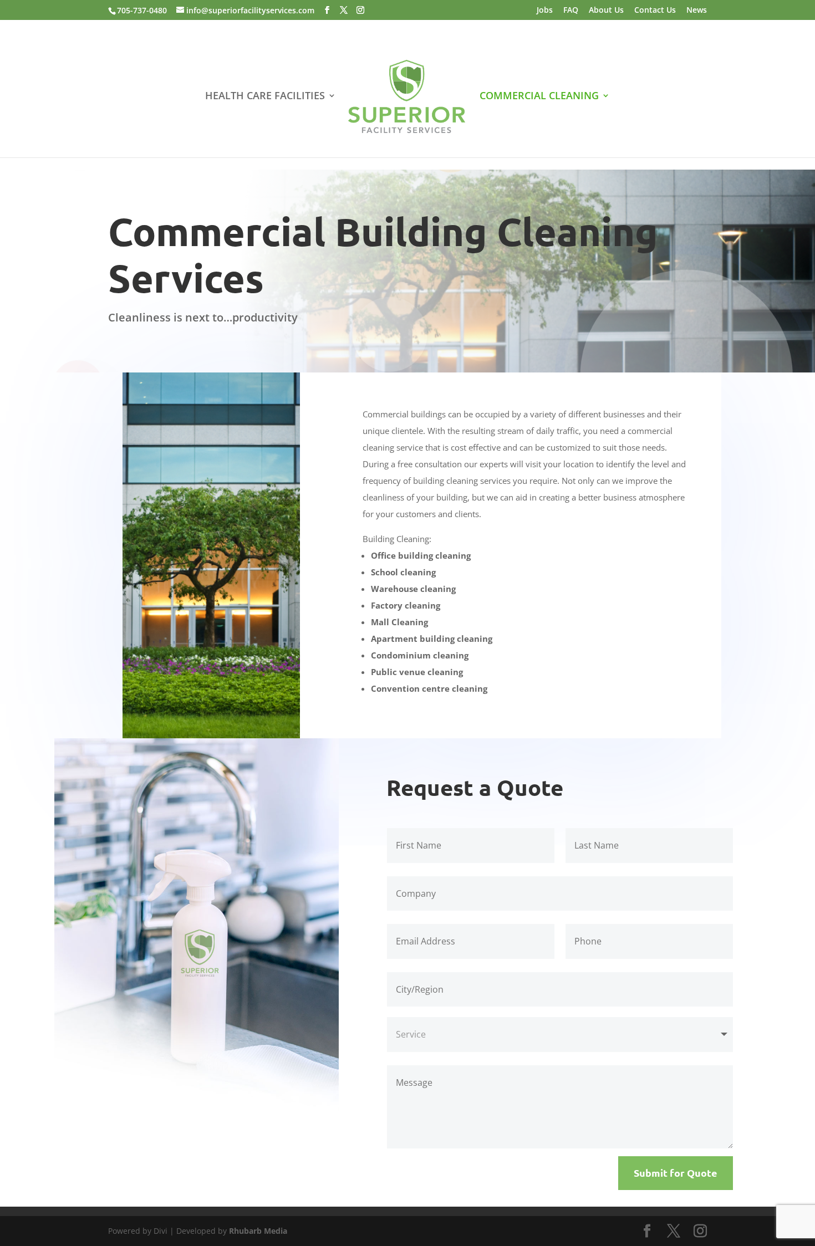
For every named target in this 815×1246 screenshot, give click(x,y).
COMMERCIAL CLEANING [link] (539, 96)
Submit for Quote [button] (675, 1172)
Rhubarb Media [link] (258, 1230)
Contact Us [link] (655, 10)
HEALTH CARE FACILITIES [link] (265, 96)
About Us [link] (606, 10)
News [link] (696, 10)
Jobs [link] (545, 10)
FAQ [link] (570, 10)
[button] (327, 10)
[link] (406, 98)
